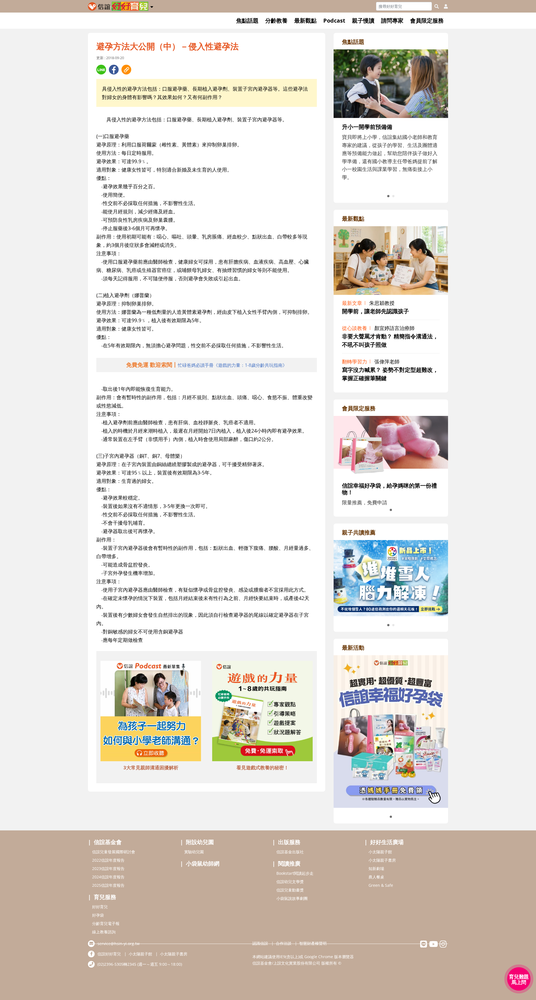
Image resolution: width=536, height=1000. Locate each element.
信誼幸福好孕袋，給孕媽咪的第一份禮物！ (389, 489)
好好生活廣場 (387, 842)
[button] (151, 6)
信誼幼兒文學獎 (290, 881)
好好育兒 (100, 906)
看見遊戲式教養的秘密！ (262, 767)
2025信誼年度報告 (108, 885)
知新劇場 (376, 868)
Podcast (334, 20)
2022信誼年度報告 (108, 860)
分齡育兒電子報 (105, 923)
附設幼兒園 (200, 842)
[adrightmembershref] (391, 445)
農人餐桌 (376, 876)
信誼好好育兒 (109, 953)
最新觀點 (305, 20)
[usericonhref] (443, 6)
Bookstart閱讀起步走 (295, 873)
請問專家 (392, 20)
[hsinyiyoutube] (433, 945)
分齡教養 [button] (276, 20)
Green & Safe (380, 885)
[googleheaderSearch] (436, 6)
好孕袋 (98, 915)
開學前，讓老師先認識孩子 (375, 311)
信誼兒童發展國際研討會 (113, 851)
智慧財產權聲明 (313, 943)
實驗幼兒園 (194, 851)
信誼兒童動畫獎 (290, 890)
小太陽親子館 (380, 851)
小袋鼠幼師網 (202, 863)
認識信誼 (260, 943)
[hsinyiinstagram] (443, 945)
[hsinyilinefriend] (424, 945)
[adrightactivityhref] (391, 730)
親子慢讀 (363, 20)
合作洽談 (283, 943)
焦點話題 (247, 20)
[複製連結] (126, 69)
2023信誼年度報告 (108, 868)
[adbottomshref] (150, 712)
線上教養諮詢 (104, 931)
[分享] (101, 69)
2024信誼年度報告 (108, 876)
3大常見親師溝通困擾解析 (150, 767)
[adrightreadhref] (391, 577)
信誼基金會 (108, 842)
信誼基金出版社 (290, 851)
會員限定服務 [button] (427, 20)
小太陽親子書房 (382, 860)
